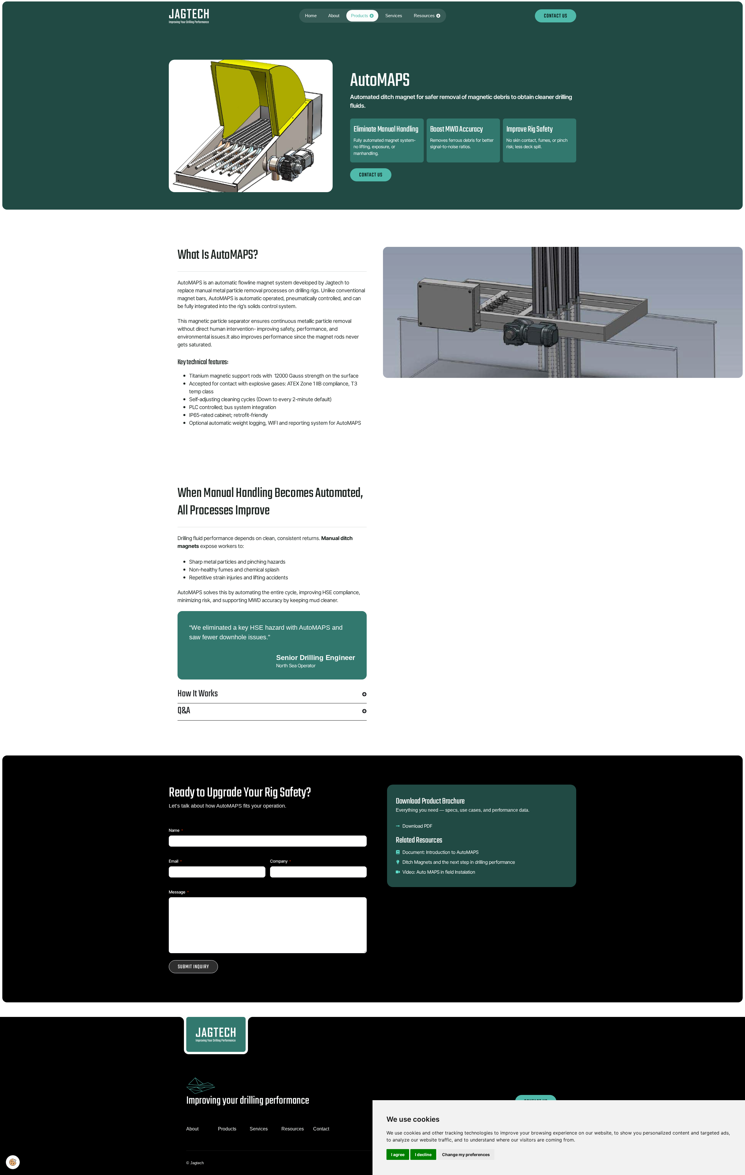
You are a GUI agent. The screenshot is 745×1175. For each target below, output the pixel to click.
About (333, 15)
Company (280, 861)
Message (179, 892)
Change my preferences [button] (466, 1154)
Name (176, 830)
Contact (321, 1128)
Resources (424, 15)
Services (393, 15)
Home (311, 15)
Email (175, 861)
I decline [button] (423, 1154)
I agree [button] (398, 1154)
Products (359, 15)
